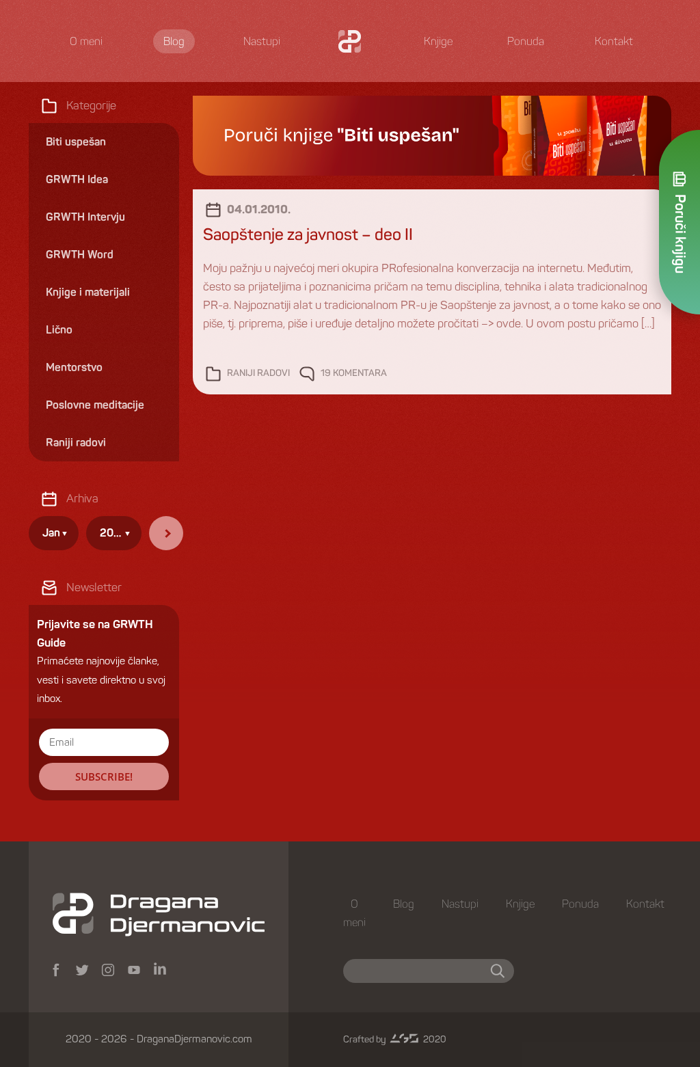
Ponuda (525, 41)
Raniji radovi (258, 373)
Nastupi (261, 41)
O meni (86, 41)
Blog (174, 41)
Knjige (438, 41)
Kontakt (614, 41)
